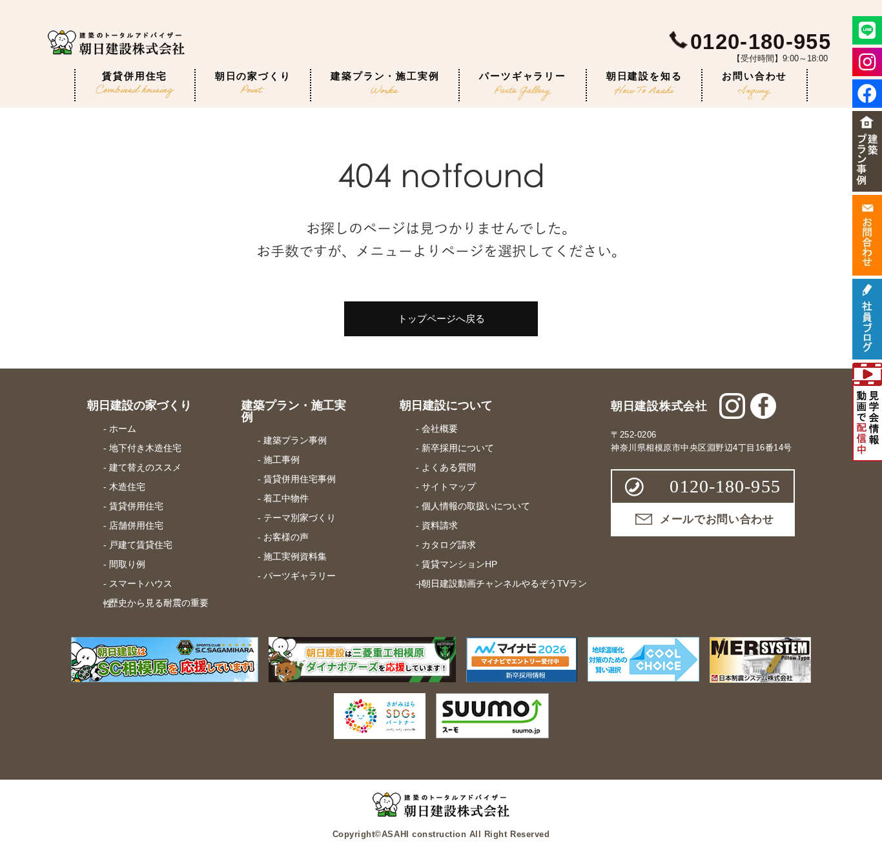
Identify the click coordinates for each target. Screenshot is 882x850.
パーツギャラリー (522, 75)
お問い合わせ (754, 75)
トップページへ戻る (441, 318)
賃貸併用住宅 (134, 75)
